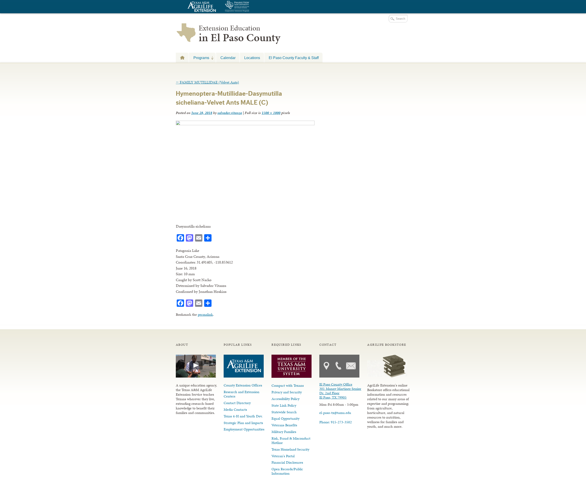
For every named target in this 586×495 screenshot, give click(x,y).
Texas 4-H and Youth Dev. (243, 416)
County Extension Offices (243, 385)
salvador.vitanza (229, 112)
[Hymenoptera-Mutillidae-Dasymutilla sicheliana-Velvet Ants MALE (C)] (245, 124)
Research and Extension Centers (241, 394)
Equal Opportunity (285, 418)
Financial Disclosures (287, 462)
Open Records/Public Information (287, 471)
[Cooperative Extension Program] (249, 7)
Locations (252, 58)
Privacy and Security (286, 392)
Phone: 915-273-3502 (335, 422)
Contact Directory (237, 402)
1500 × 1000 (271, 112)
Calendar (228, 58)
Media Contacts (235, 409)
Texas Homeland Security (290, 449)
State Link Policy (283, 405)
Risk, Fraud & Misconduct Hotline (290, 440)
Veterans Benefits (284, 425)
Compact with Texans (287, 385)
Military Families (283, 431)
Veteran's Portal (283, 456)
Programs (199, 58)
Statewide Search (284, 412)
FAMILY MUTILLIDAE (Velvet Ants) (207, 82)
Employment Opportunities (244, 429)
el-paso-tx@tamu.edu (335, 412)
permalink (205, 314)
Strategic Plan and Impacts (243, 422)
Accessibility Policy (285, 398)
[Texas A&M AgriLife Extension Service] (201, 7)
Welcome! (182, 58)
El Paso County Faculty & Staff (294, 58)
